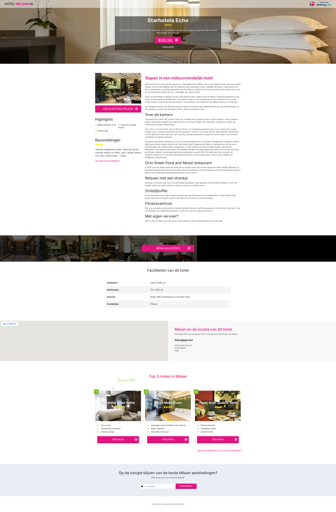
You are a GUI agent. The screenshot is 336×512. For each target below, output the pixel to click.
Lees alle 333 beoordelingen (107, 161)
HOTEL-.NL (19, 4)
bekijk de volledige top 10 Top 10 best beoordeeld (219, 450)
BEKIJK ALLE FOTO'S (168, 248)
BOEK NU (165, 40)
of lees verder (168, 47)
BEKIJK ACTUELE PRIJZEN (118, 108)
